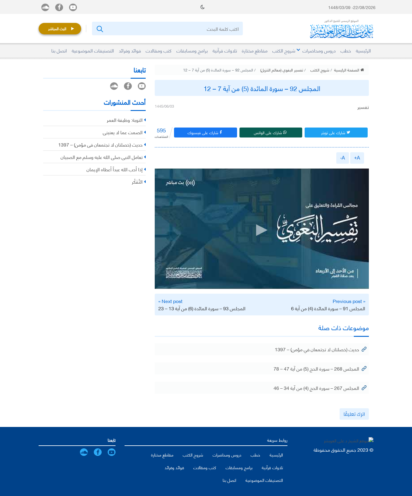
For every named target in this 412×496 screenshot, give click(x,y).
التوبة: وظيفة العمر (125, 119)
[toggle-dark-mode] (202, 6)
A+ (357, 157)
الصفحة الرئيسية (347, 69)
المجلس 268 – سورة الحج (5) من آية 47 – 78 (316, 368)
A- (342, 157)
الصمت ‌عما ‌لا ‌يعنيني (123, 132)
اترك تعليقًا (354, 414)
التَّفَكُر (137, 181)
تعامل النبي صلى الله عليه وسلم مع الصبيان (102, 156)
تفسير (363, 106)
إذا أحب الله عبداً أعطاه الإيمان (115, 169)
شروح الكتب (319, 69)
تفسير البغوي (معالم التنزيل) (281, 69)
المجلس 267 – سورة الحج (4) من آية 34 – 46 (316, 387)
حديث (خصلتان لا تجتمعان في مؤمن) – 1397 (317, 349)
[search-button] (99, 28)
